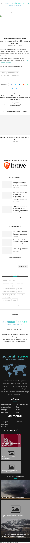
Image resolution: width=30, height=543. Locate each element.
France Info (21, 294)
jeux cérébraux (5, 75)
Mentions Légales (4, 425)
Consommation (6, 300)
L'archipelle (20, 283)
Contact (19, 422)
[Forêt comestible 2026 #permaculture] (11, 453)
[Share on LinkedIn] (19, 84)
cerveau (3, 72)
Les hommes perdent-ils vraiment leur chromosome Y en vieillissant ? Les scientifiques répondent (20, 196)
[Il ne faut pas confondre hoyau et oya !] (11, 440)
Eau (17, 407)
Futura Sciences (7, 303)
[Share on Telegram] (12, 88)
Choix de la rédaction (15, 477)
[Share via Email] (16, 88)
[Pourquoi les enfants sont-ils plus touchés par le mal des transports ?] (15, 125)
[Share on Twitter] (15, 84)
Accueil (2, 11)
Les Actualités (6, 404)
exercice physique (13, 72)
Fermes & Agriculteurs (9, 280)
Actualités (9, 11)
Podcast (20, 288)
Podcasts (4, 412)
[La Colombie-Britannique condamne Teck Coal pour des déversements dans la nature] (15, 528)
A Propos (4, 422)
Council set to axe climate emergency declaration (20, 248)
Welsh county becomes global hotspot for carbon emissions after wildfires (20, 233)
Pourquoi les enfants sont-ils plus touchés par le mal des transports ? (20, 184)
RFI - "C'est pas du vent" (9, 288)
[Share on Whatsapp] (27, 84)
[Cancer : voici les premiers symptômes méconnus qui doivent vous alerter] (15, 509)
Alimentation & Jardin (8, 283)
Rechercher (23, 266)
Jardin (18, 410)
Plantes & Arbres (18, 285)
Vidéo (18, 412)
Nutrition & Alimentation (9, 291)
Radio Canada (6, 297)
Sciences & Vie (17, 303)
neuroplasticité (16, 75)
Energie (4, 410)
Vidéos (20, 291)
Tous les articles (22, 404)
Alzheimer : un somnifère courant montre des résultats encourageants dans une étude (20, 209)
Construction (6, 407)
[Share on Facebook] (11, 84)
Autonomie (5, 294)
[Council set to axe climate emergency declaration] (7, 250)
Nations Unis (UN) (7, 285)
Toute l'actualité (11, 430)
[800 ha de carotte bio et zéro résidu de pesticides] (11, 467)
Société (15, 297)
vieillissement (4, 78)
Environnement (7, 305)
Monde (13, 294)
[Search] (28, 4)
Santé (14, 300)
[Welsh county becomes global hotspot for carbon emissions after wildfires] (7, 234)
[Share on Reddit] (23, 84)
